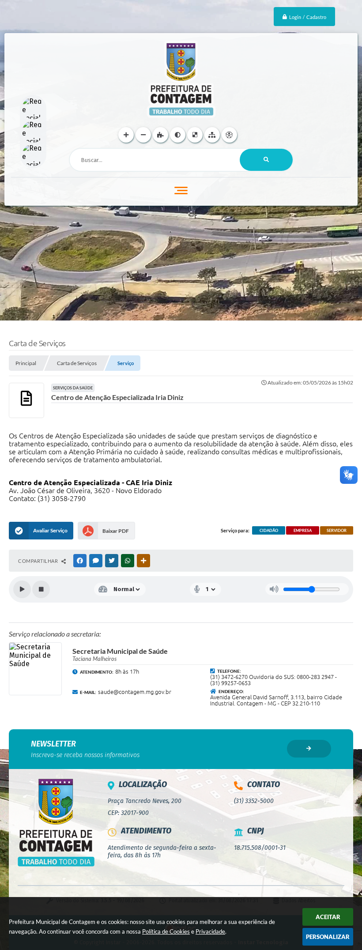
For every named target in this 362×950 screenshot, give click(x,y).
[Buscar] (266, 160)
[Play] (22, 589)
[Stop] (41, 589)
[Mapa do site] (212, 135)
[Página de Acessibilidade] (229, 135)
